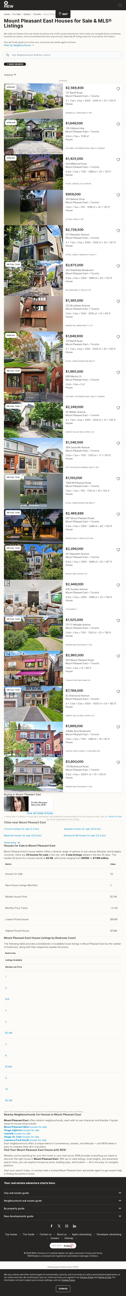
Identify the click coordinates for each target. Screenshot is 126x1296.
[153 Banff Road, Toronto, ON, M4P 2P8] (63, 349)
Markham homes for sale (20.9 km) (23, 835)
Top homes (11, 1234)
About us (62, 1234)
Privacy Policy (87, 1277)
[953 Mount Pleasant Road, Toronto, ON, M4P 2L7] (63, 668)
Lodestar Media (56, 1253)
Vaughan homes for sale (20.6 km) (82, 829)
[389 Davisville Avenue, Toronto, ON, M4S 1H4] (63, 455)
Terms (99, 1253)
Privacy (88, 1253)
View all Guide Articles (40, 813)
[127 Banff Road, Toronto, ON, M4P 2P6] (63, 101)
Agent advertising (81, 1234)
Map (65, 14)
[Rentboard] (69, 1245)
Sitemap (68, 1238)
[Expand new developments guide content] (63, 1216)
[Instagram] (66, 1226)
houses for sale (25, 1126)
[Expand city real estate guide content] (63, 1193)
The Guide (28, 1234)
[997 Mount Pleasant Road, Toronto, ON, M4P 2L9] (63, 526)
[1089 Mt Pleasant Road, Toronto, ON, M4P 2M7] (63, 491)
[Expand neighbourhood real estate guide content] (63, 1201)
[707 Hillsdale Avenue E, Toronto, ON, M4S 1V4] (63, 633)
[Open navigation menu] (120, 5)
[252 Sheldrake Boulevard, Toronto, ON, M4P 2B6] (63, 278)
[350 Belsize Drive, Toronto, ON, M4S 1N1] (63, 207)
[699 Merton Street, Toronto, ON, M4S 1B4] (63, 384)
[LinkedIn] (74, 1226)
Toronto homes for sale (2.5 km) (21, 829)
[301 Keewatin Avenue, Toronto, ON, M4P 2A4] (63, 562)
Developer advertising (109, 1234)
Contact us (46, 1234)
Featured (8, 75)
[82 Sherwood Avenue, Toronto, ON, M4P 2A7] (63, 704)
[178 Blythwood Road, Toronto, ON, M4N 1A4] (63, 775)
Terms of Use (115, 816)
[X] (59, 1226)
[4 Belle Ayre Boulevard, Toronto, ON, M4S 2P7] (63, 739)
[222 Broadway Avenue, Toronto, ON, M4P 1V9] (63, 313)
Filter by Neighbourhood (17, 45)
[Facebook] (51, 1226)
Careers (54, 1238)
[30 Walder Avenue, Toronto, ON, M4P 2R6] (63, 420)
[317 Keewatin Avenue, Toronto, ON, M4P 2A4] (63, 243)
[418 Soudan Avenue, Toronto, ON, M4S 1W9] (63, 597)
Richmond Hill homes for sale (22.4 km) (85, 835)
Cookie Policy (68, 1280)
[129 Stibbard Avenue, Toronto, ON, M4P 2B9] (63, 136)
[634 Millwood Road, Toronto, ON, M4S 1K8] (63, 172)
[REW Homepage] (8, 5)
